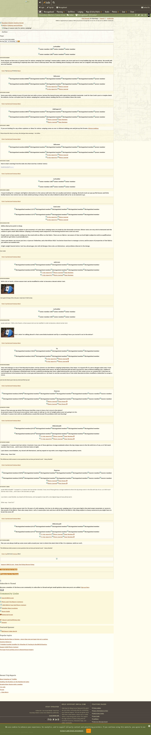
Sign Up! (51, 7)
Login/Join (110, 18)
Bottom (10, 71)
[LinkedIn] (142, 15)
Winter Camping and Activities (12, 25)
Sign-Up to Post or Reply (8, 569)
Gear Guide (96, 716)
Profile (47, 3)
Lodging (80, 12)
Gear (123, 12)
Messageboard (62, 7)
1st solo (2, 687)
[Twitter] (139, 15)
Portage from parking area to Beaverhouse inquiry (17, 649)
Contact (94, 15)
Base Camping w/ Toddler (8, 679)
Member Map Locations (10, 608)
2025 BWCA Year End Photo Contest (14, 605)
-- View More (4, 692)
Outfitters (71, 12)
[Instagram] (145, 15)
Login (42, 7)
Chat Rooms (86, 18)
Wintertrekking (93, 128)
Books (107, 12)
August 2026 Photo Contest (9, 647)
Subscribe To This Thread (10, 574)
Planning (60, 12)
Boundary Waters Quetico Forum (13, 23)
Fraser (2, 689)
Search (102, 18)
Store (132, 12)
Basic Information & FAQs (100, 711)
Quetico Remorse (5, 642)
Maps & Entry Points (93, 12)
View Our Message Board (100, 722)
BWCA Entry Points (98, 713)
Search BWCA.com (7, 598)
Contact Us (146, 7)
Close (1, 590)
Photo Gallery (97, 708)
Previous (14, 104)
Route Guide (6, 611)
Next (19, 71)
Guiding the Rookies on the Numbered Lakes (14, 682)
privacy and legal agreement (71, 731)
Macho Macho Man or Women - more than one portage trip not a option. (24, 639)
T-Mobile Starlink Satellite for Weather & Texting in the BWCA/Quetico (23, 644)
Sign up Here (85, 587)
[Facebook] (135, 15)
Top (6, 104)
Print (3, 71)
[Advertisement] (13, 662)
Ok (89, 731)
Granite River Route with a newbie (11, 684)
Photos (114, 12)
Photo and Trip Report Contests (12, 602)
